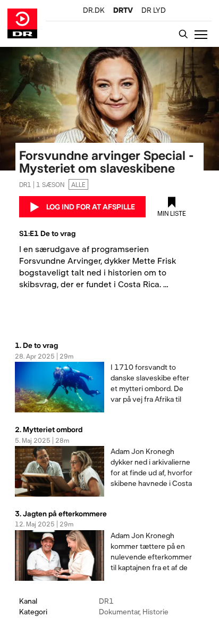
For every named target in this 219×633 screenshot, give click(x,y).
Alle (78, 184)
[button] (203, 34)
